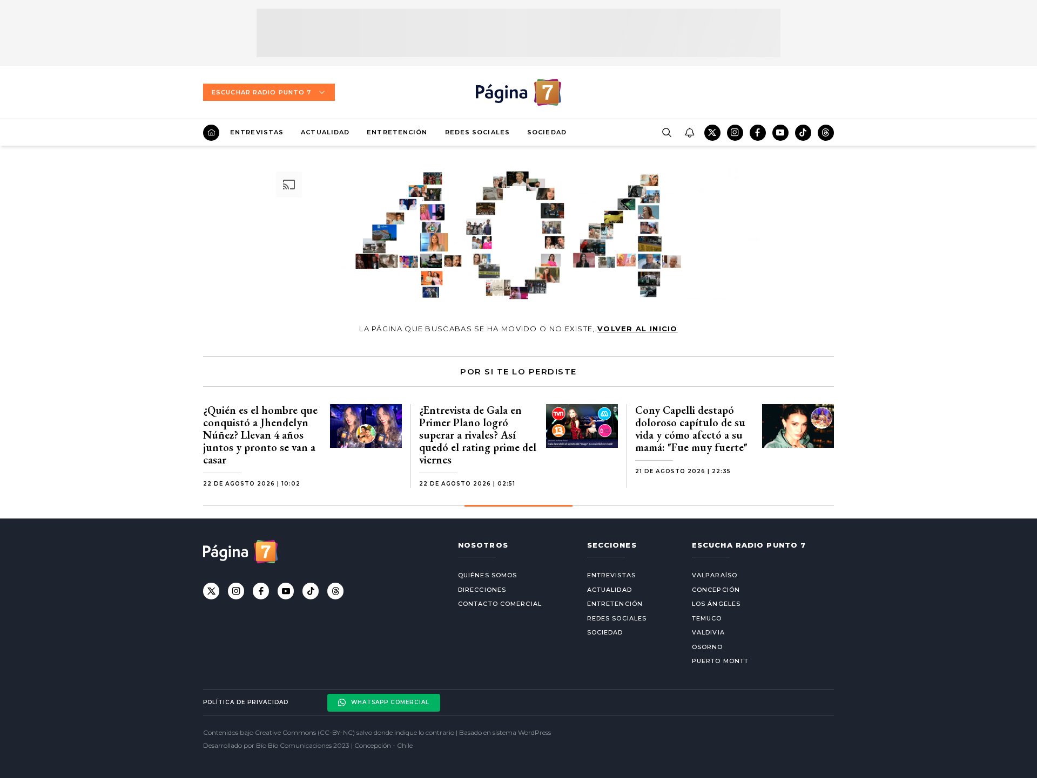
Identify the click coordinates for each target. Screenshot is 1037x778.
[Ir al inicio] (211, 133)
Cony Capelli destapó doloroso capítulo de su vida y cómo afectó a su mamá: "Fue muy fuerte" (691, 428)
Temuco (707, 618)
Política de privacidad (245, 702)
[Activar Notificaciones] (689, 133)
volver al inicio (637, 328)
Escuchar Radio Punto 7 (261, 92)
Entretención (397, 132)
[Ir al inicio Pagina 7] (518, 92)
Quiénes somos (487, 575)
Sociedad (547, 132)
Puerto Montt (720, 661)
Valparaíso (714, 575)
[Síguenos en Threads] (826, 133)
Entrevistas (257, 132)
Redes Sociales (477, 132)
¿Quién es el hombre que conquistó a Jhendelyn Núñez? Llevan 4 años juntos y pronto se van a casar (260, 435)
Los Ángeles (716, 604)
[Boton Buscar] (666, 133)
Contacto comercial (500, 604)
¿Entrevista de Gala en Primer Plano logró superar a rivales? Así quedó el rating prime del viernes (477, 435)
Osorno (707, 647)
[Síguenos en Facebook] (758, 133)
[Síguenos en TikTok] (803, 133)
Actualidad (325, 132)
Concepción (716, 589)
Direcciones (482, 589)
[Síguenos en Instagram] (735, 133)
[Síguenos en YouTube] (780, 133)
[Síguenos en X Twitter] (712, 133)
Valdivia (708, 632)
